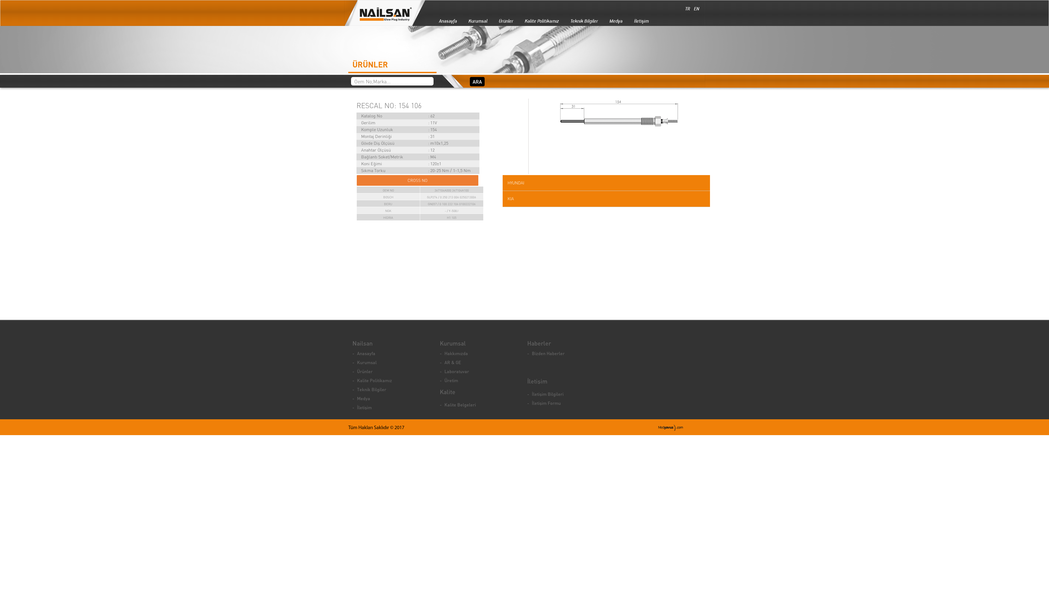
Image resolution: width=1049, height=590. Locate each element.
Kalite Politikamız (542, 21)
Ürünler (506, 21)
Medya (616, 21)
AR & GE (452, 362)
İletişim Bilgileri (548, 394)
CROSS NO (418, 180)
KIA (511, 198)
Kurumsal (477, 21)
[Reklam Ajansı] (670, 428)
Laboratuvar (456, 371)
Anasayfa (448, 21)
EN (696, 9)
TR (687, 9)
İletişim (641, 21)
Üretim (451, 380)
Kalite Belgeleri (460, 404)
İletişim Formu (546, 403)
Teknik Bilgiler (584, 21)
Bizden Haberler (548, 353)
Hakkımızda (456, 353)
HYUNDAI (516, 182)
